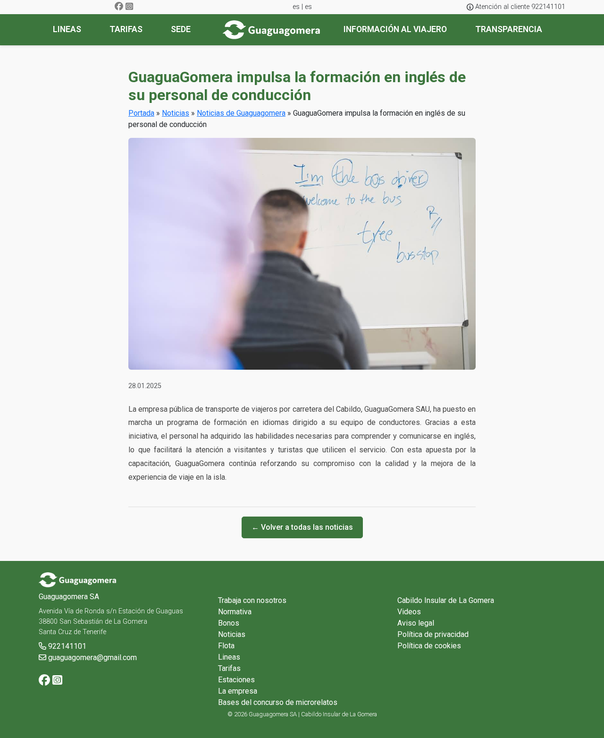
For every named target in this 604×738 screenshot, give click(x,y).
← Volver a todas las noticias (302, 527)
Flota (226, 645)
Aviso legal (415, 623)
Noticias (175, 113)
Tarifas (229, 668)
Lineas (229, 657)
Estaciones (236, 679)
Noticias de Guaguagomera (241, 113)
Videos (409, 611)
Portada (141, 113)
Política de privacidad (433, 634)
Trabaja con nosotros (252, 600)
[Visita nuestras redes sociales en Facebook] (119, 7)
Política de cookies (429, 645)
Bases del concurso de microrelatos (277, 702)
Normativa (235, 611)
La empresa (237, 691)
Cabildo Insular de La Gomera (445, 600)
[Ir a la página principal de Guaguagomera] (271, 30)
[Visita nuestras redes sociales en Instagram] (129, 7)
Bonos (228, 623)
